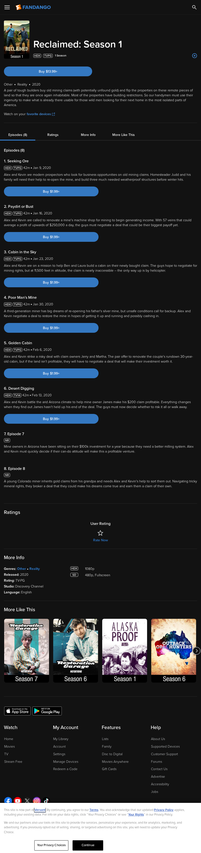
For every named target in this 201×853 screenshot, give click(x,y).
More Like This (123, 135)
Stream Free (13, 762)
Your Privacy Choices (51, 845)
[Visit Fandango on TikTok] (46, 801)
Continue (88, 845)
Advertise (158, 777)
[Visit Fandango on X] (27, 801)
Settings (59, 754)
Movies (9, 746)
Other (21, 569)
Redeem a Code (65, 769)
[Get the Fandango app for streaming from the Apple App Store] (17, 710)
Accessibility (160, 784)
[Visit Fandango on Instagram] (37, 801)
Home (8, 739)
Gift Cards (109, 769)
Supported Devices (165, 746)
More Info (88, 135)
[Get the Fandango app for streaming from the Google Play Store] (47, 710)
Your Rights (136, 815)
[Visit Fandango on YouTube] (17, 801)
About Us (158, 739)
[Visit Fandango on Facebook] (8, 801)
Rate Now (100, 540)
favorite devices (39, 114)
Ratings (53, 135)
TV (6, 754)
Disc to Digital (112, 754)
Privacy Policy (164, 810)
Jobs (154, 792)
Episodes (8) (17, 135)
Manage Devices (65, 762)
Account (59, 746)
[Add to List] (194, 55)
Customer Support (164, 754)
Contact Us (159, 769)
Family (107, 746)
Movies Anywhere (115, 762)
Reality (34, 569)
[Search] (194, 7)
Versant (40, 810)
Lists (105, 739)
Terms (93, 810)
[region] (100, 828)
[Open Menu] (7, 7)
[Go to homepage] (33, 7)
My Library (60, 739)
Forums (156, 762)
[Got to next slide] (196, 651)
